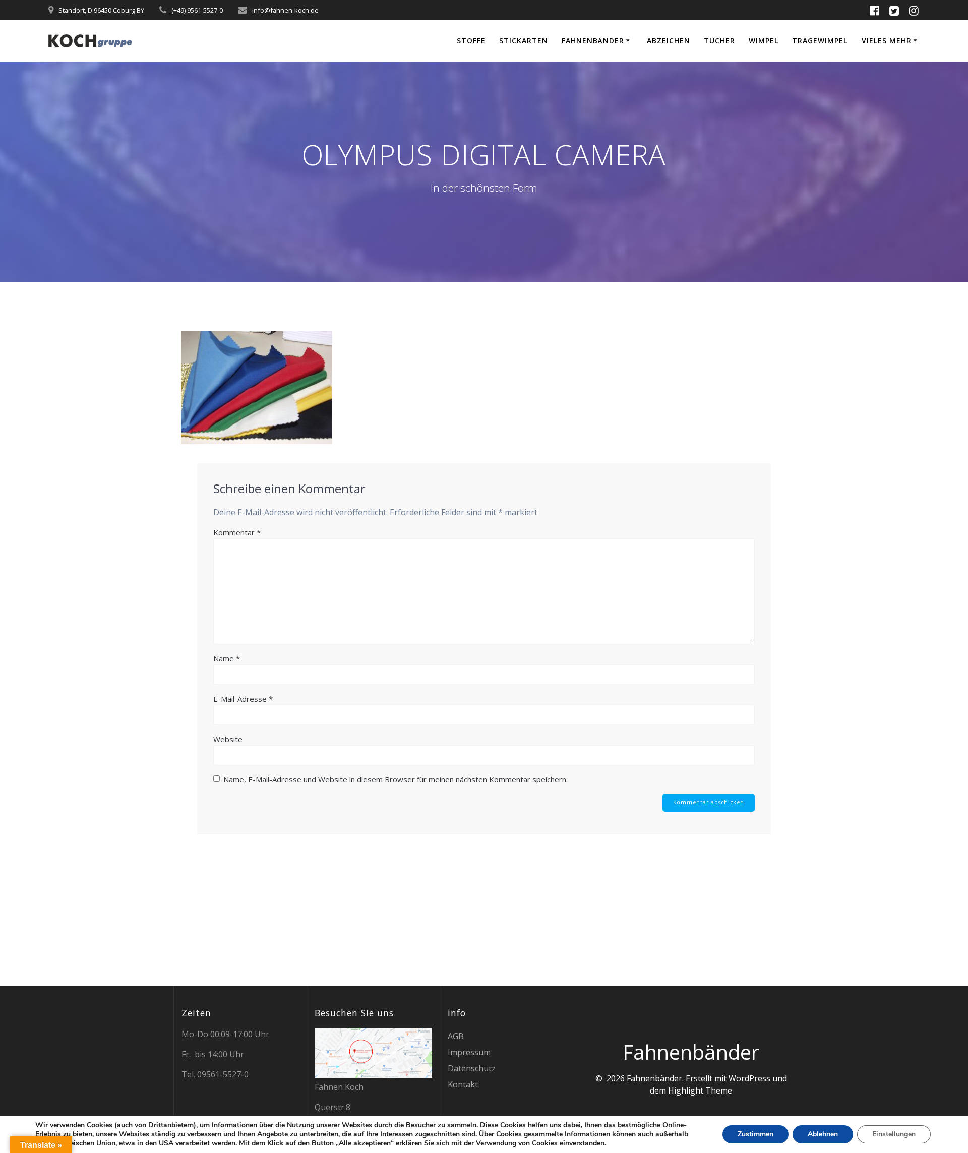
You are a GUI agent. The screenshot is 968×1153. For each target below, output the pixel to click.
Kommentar (237, 532)
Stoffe (471, 40)
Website (228, 739)
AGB (456, 1036)
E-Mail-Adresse (243, 699)
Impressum (469, 1052)
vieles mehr (887, 40)
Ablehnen (823, 1134)
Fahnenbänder (593, 40)
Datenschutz (472, 1068)
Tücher (719, 40)
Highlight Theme (700, 1090)
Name (226, 658)
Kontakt (463, 1084)
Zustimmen (755, 1134)
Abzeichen (668, 40)
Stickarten (523, 40)
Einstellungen (894, 1134)
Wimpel (763, 40)
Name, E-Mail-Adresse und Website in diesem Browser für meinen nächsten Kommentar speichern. (395, 779)
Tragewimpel (820, 40)
